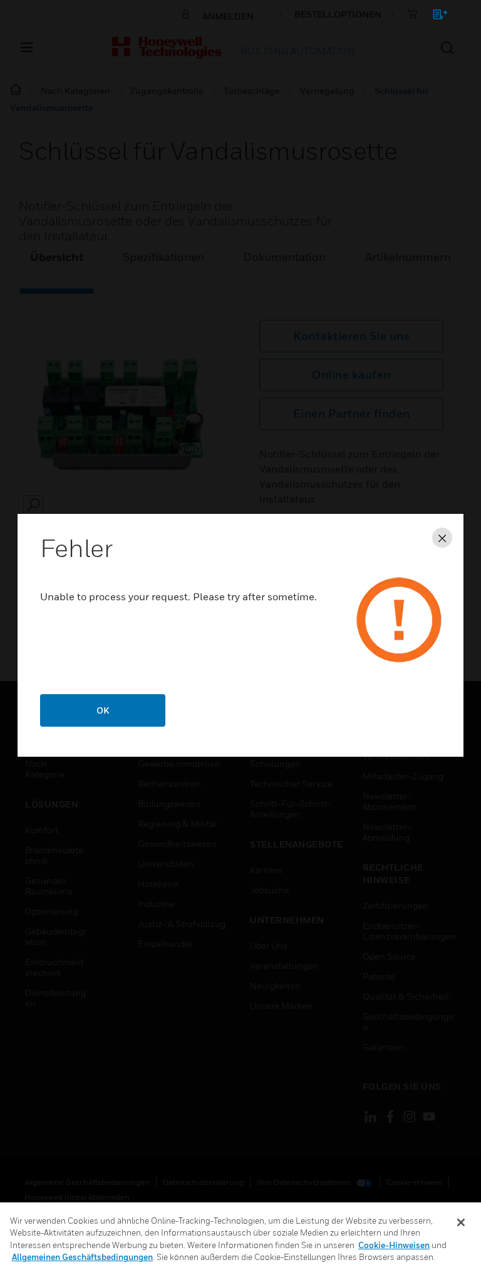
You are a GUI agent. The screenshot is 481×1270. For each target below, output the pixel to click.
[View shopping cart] (434, 16)
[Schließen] (461, 1222)
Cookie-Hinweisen (394, 1245)
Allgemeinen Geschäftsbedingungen (82, 1257)
